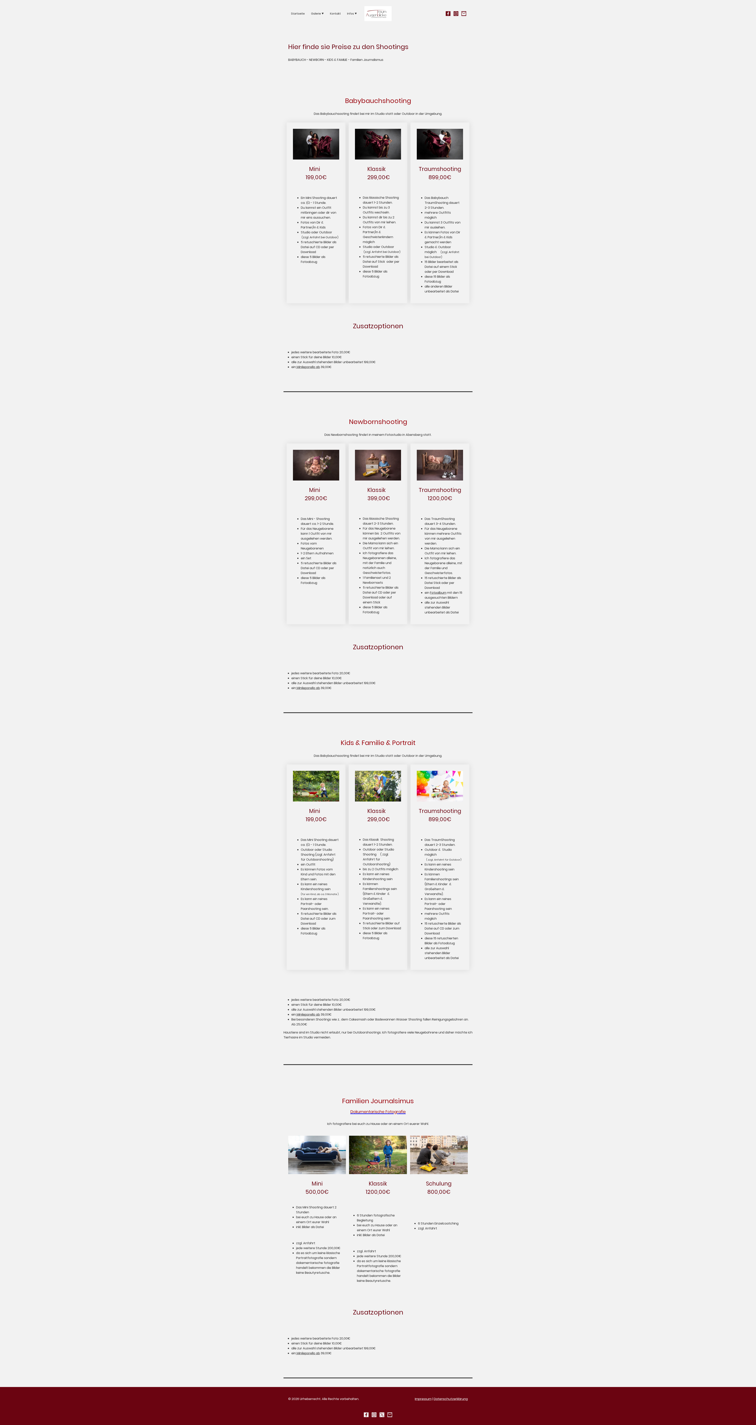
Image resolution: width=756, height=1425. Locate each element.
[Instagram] (456, 13)
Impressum (423, 1399)
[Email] (463, 13)
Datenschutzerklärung (451, 1399)
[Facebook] (448, 13)
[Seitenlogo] (378, 13)
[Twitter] (382, 1414)
